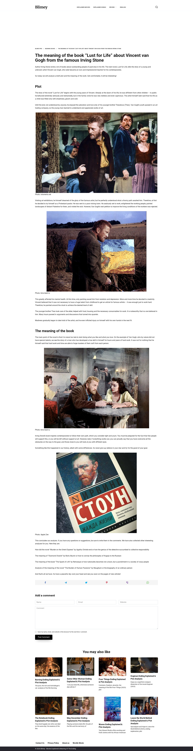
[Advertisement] (96, 31)
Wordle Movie (78, 743)
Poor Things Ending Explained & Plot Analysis (112, 680)
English (123, 7)
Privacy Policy (53, 743)
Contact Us (40, 743)
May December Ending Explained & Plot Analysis (78, 719)
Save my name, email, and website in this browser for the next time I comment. (62, 632)
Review (111, 7)
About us (65, 743)
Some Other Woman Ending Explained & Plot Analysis (79, 680)
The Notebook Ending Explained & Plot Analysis (46, 719)
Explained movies (83, 7)
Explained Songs (99, 7)
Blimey (41, 7)
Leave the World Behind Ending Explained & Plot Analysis (141, 721)
